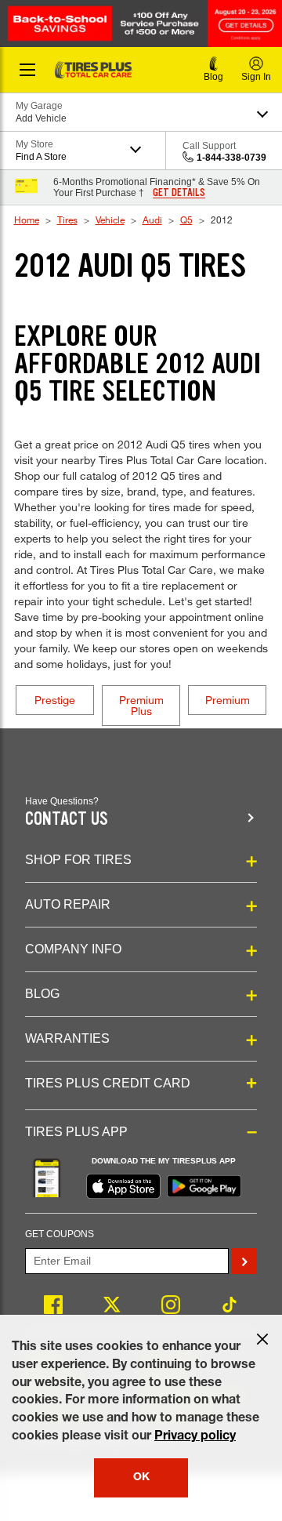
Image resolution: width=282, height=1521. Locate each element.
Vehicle (110, 219)
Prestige (54, 699)
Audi (152, 219)
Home (26, 219)
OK (141, 1477)
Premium (227, 699)
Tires (67, 219)
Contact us (66, 819)
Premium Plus (141, 705)
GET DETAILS (179, 192)
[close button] (262, 1339)
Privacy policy (195, 1437)
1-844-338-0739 (231, 157)
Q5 (186, 219)
